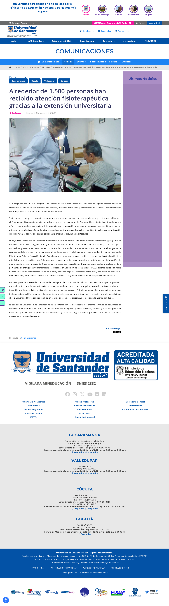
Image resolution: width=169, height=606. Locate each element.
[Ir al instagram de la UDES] (73, 395)
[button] (6, 600)
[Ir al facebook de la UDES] (66, 395)
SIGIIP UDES (84, 413)
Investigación (87, 41)
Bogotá (64, 81)
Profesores (123, 31)
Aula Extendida (84, 409)
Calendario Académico (33, 402)
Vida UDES (150, 41)
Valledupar (49, 81)
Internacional (129, 41)
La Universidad (34, 41)
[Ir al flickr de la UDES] (95, 395)
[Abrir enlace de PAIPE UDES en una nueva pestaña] (17, 592)
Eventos (81, 61)
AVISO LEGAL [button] (38, 568)
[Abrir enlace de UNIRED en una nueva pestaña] (68, 592)
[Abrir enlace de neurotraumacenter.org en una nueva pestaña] (118, 592)
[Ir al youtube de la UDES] (88, 395)
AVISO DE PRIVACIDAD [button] (94, 568)
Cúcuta (34, 81)
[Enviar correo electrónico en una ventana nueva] (104, 562)
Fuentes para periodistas (103, 61)
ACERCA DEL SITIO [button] (120, 568)
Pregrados (79, 452)
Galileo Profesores (84, 402)
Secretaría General (135, 402)
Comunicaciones (50, 61)
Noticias (68, 61)
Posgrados (93, 452)
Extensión (108, 41)
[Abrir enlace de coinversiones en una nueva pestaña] (152, 592)
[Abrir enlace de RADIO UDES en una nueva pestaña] (51, 592)
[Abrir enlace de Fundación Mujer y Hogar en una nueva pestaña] (85, 592)
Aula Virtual (154, 23)
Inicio (13, 41)
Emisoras (127, 61)
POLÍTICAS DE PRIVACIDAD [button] (63, 568)
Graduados (105, 31)
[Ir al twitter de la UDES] (80, 395)
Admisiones (34, 406)
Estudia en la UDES (61, 41)
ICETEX (33, 417)
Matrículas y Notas (33, 409)
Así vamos (132, 257)
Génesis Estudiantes (84, 406)
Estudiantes (88, 31)
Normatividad (135, 406)
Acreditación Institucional (135, 409)
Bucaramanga (18, 81)
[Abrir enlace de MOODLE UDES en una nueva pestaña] (34, 592)
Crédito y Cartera (33, 413)
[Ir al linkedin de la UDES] (103, 395)
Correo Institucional (84, 417)
